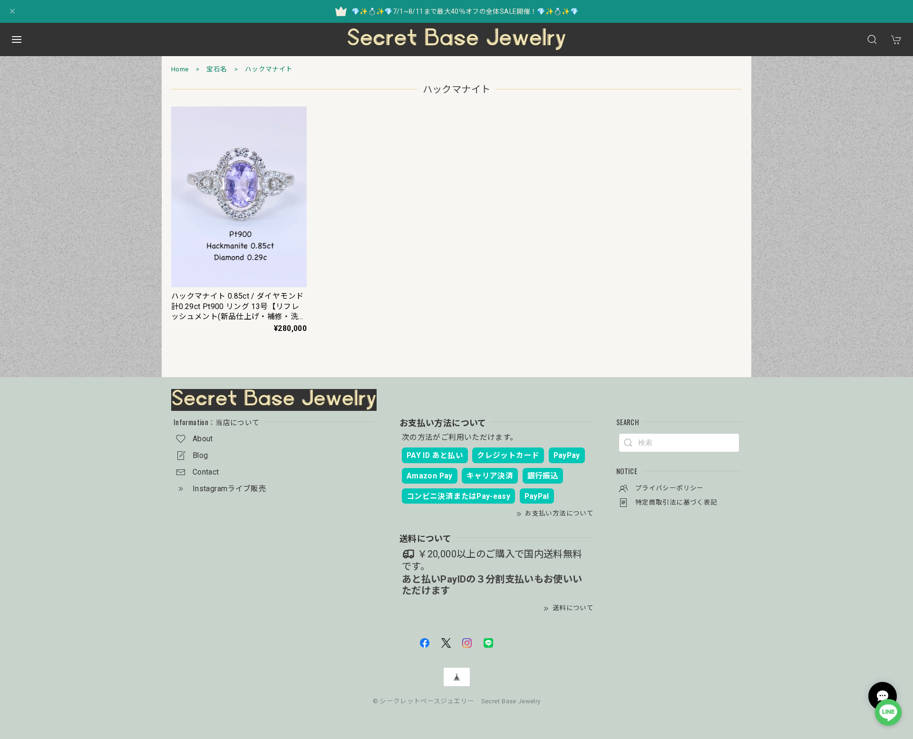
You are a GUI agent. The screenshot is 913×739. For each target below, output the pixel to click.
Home (179, 69)
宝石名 (216, 69)
